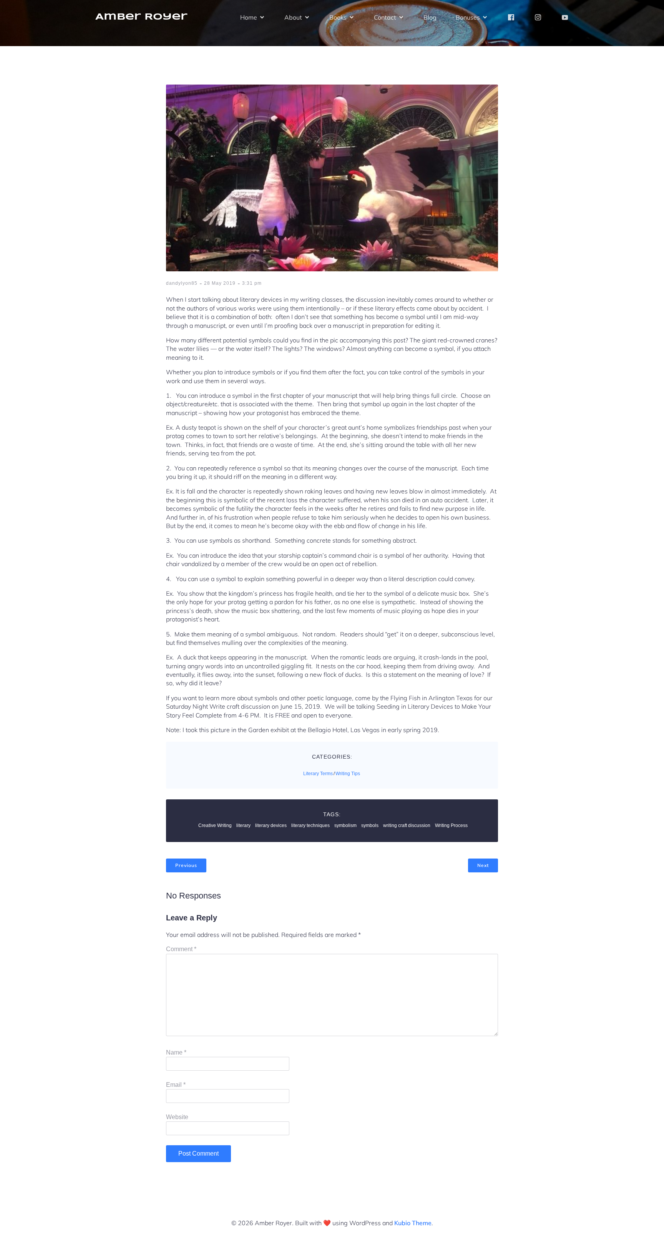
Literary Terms (318, 773)
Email (176, 1084)
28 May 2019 (220, 283)
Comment (181, 949)
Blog (430, 17)
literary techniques (310, 825)
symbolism (345, 825)
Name (176, 1052)
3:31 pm (252, 283)
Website (177, 1117)
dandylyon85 (182, 283)
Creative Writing (215, 825)
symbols (369, 825)
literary (243, 825)
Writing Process (451, 825)
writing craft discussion (406, 825)
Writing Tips (347, 773)
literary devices (271, 825)
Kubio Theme (413, 1223)
